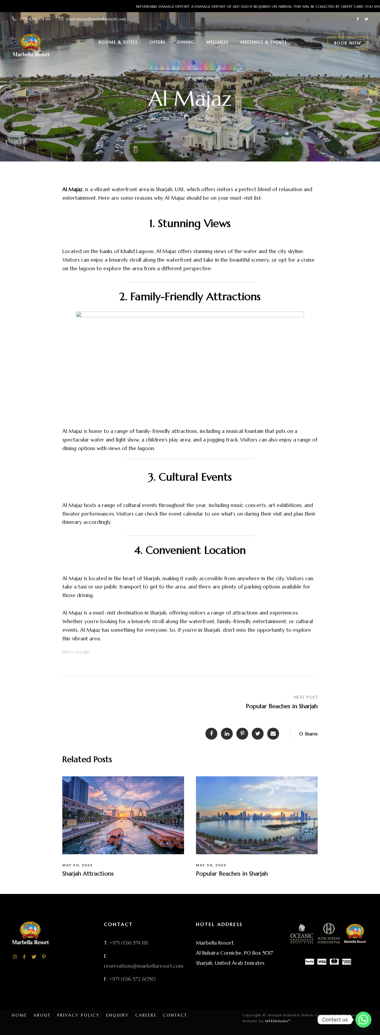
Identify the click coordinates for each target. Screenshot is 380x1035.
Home (19, 1015)
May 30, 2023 (168, 119)
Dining (186, 42)
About (42, 1015)
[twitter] (366, 19)
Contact (175, 1015)
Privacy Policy (78, 1015)
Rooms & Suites (118, 42)
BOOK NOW (347, 43)
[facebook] (358, 19)
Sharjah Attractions (88, 873)
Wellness (217, 42)
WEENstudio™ (277, 1021)
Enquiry (117, 1015)
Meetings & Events (263, 42)
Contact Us (326, 19)
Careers (145, 1015)
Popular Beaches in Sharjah (232, 873)
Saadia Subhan (211, 119)
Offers (158, 42)
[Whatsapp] (363, 1020)
